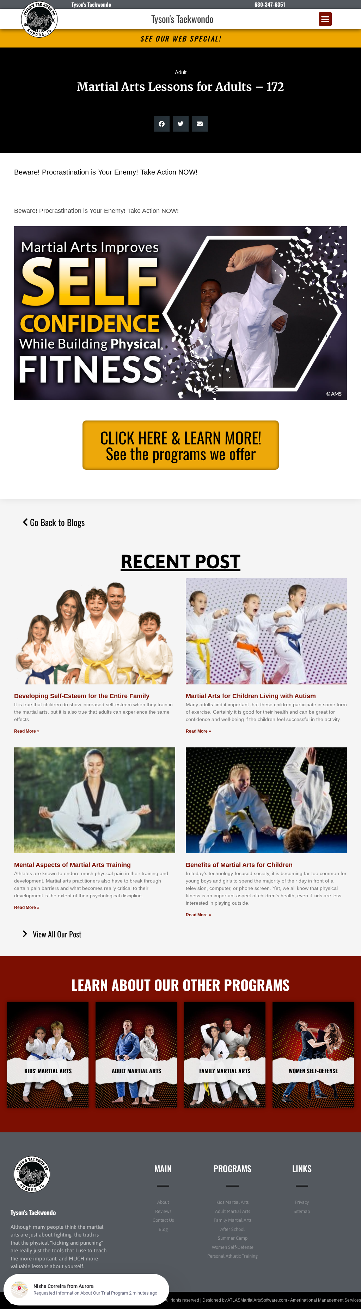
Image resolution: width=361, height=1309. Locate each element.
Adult (180, 72)
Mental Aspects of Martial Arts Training (72, 864)
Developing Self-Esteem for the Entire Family (81, 696)
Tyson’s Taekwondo (33, 1212)
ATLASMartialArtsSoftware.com (257, 1300)
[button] (325, 19)
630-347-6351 (270, 4)
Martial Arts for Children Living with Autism (251, 696)
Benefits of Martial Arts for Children (239, 864)
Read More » (26, 731)
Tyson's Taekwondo (182, 19)
